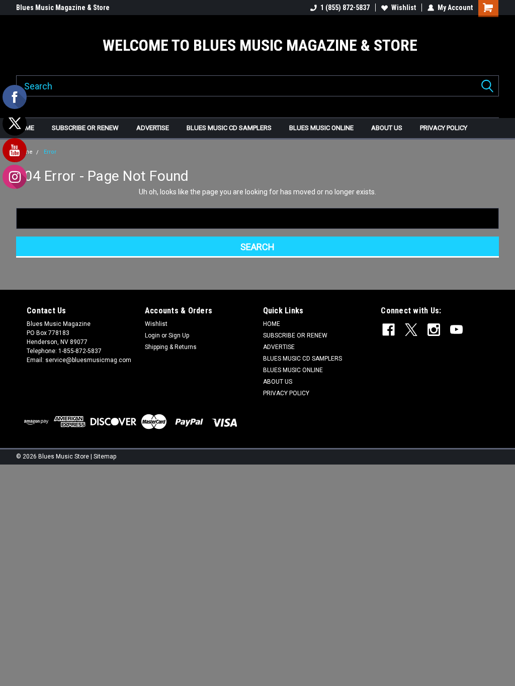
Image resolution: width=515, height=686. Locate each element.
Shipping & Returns (171, 347)
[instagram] (433, 329)
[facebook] (388, 329)
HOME (25, 128)
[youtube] (456, 329)
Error (50, 152)
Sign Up (178, 335)
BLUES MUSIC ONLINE (321, 128)
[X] (411, 329)
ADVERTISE (152, 128)
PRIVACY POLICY (443, 128)
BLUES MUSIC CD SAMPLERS (229, 128)
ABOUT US (386, 128)
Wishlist (403, 8)
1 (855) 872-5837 (345, 8)
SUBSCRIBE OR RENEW (85, 128)
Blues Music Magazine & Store (63, 8)
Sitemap (105, 456)
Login (152, 335)
